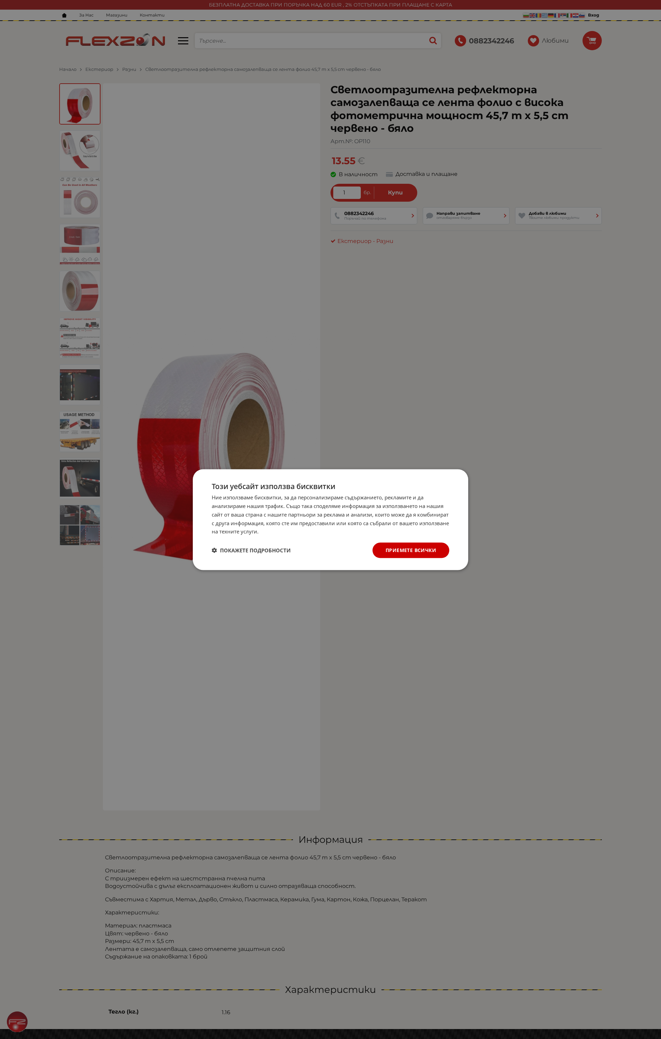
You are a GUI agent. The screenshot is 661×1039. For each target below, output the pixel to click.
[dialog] (330, 519)
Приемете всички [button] (411, 550)
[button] (251, 550)
